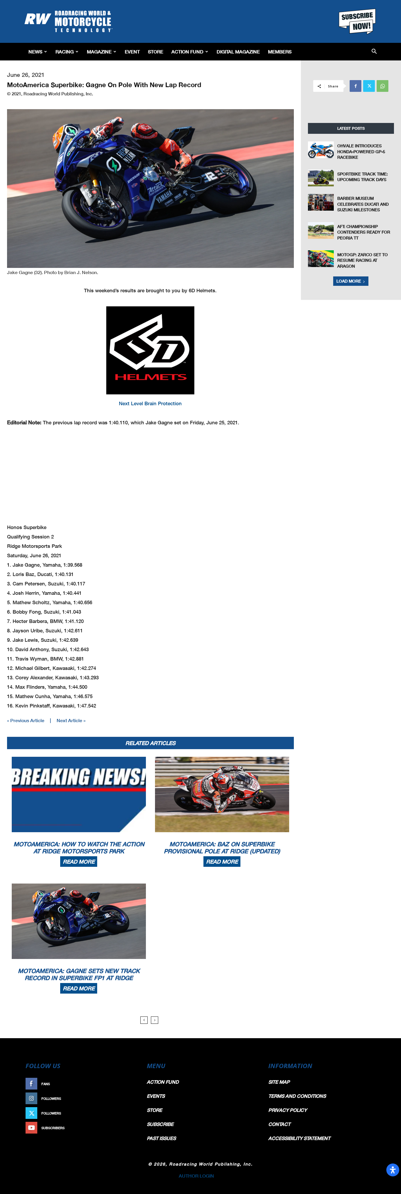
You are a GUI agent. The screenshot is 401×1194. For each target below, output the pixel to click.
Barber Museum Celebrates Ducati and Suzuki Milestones (363, 204)
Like (129, 1084)
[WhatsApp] (382, 86)
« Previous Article (25, 720)
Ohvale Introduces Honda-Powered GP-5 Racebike (361, 151)
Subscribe (123, 1128)
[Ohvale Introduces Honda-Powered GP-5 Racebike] (321, 149)
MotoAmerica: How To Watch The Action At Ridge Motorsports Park (79, 847)
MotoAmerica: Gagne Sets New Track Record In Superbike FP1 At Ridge (79, 974)
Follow (126, 1098)
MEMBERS (280, 51)
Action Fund (187, 51)
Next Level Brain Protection (150, 403)
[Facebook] (355, 86)
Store (155, 51)
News (35, 51)
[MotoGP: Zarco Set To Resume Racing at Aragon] (321, 258)
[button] (374, 52)
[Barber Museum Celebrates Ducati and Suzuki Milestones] (321, 202)
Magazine (99, 51)
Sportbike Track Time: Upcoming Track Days (362, 176)
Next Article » (71, 720)
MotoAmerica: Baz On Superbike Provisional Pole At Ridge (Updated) (222, 847)
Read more (79, 861)
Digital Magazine (238, 51)
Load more (348, 280)
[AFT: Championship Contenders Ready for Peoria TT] (321, 230)
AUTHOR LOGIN (196, 1175)
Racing (64, 51)
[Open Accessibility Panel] (392, 1169)
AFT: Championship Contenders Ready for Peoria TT (363, 232)
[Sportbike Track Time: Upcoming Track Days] (321, 178)
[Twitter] (369, 86)
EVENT (132, 51)
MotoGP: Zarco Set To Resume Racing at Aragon (362, 260)
